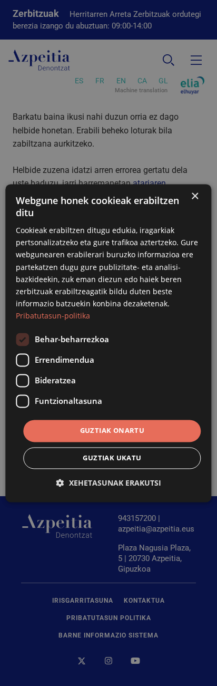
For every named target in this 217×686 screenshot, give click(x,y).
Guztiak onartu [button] (112, 430)
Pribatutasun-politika (53, 316)
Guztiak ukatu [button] (112, 457)
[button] (108, 483)
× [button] (195, 196)
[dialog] (108, 343)
